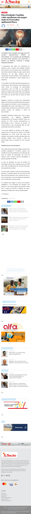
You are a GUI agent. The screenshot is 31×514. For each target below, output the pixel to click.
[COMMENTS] (24, 49)
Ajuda (5, 507)
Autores (3, 493)
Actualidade (11, 198)
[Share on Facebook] (7, 49)
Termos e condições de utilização (16, 508)
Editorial (3, 496)
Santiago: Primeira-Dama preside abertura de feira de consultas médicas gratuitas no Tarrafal (18, 227)
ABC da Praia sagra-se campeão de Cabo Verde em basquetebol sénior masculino (19, 219)
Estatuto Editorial (6, 497)
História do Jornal (6, 500)
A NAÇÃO (11, 25)
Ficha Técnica (5, 499)
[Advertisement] (15, 251)
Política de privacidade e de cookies (18, 507)
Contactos (4, 494)
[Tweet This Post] (10, 49)
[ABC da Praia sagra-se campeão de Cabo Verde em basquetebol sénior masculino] (4, 220)
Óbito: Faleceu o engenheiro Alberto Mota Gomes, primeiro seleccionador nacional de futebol (19, 210)
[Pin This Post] (17, 49)
